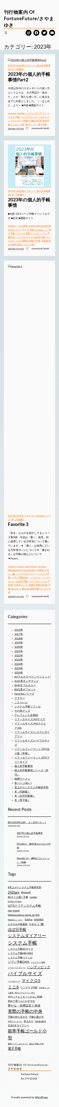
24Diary (12, 226)
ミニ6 (40, 117)
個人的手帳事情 (23, 766)
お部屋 (39, 570)
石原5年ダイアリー (18, 1025)
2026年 (18, 672)
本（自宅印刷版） (24, 796)
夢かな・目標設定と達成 (24, 1005)
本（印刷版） (18, 69)
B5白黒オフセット (26, 66)
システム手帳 (22, 943)
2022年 (18, 655)
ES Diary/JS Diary (15, 902)
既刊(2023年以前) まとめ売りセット (27, 822)
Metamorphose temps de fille (21, 570)
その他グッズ (22, 711)
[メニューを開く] (6, 33)
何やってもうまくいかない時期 (25, 997)
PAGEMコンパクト (15, 920)
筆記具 (25, 589)
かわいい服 (36, 924)
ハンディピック (37, 578)
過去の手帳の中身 (36, 1044)
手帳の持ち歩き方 (18, 1017)
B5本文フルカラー (26, 516)
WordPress (41, 1097)
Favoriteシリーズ (24, 694)
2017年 (18, 634)
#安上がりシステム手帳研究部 (24, 887)
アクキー (19, 698)
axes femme (31, 566)
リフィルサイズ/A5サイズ (29, 719)
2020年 (18, 647)
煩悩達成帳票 (40, 1021)
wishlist (20, 113)
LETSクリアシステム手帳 (20, 230)
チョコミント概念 (38, 962)
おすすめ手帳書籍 (18, 924)
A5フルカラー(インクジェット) (32, 677)
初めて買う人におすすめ (21, 1001)
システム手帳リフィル (27, 233)
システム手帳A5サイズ (20, 949)
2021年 (18, 651)
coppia (33, 897)
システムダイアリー (36, 113)
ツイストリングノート (17, 968)
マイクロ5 (34, 581)
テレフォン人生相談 (26, 715)
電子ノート (31, 125)
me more (12, 113)
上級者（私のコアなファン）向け (21, 993)
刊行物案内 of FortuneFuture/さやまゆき (29, 18)
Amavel (20, 566)
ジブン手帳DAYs (19, 578)
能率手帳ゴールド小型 (22, 245)
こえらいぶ (21, 702)
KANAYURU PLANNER (40, 226)
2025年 (18, 668)
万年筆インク (20, 585)
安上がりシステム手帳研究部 (31, 787)
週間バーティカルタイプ (18, 1044)
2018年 (18, 638)
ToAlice (28, 920)
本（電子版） (22, 800)
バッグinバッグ (14, 981)
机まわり (15, 589)
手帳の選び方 (36, 1017)
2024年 (18, 664)
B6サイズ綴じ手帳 (18, 897)
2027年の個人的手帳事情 (30, 833)
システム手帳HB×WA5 (20, 953)
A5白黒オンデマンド (26, 681)
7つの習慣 (22, 226)
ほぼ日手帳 (39, 237)
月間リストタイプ (15, 1021)
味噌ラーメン (22, 779)
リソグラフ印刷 (29, 987)
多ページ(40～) (23, 783)
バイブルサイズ (28, 117)
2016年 (18, 630)
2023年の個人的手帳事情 (29, 202)
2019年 (18, 642)
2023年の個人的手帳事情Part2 (29, 76)
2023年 (11, 66)
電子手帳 (42, 125)
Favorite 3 (18, 524)
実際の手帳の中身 (32, 121)
